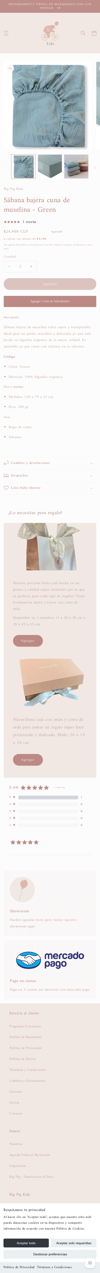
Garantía (15, 1092)
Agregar (27, 641)
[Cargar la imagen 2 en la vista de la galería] (50, 167)
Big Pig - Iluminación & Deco (31, 1177)
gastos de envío (17, 245)
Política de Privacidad (19, 1267)
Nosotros (16, 1144)
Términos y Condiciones (54, 1267)
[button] (6, 33)
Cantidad (10, 257)
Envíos (14, 1103)
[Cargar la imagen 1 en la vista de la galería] (23, 167)
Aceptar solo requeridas (73, 1243)
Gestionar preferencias (50, 1254)
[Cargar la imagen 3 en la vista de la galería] (76, 167)
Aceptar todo (26, 1243)
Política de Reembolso (25, 1037)
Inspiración (17, 1166)
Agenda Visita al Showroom (29, 1155)
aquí (31, 926)
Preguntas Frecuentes (25, 1026)
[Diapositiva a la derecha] (95, 168)
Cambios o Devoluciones (27, 1081)
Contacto (16, 1114)
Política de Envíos (22, 1059)
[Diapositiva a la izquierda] (5, 168)
